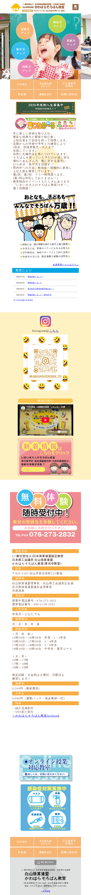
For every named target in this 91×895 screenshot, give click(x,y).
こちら (54, 330)
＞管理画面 (45, 891)
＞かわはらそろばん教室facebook (36, 715)
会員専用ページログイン (66, 264)
